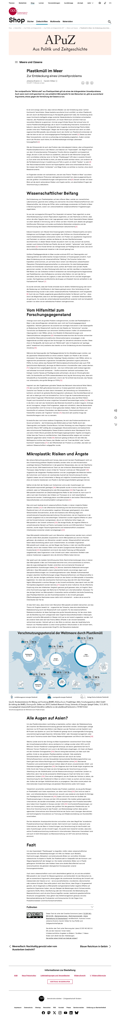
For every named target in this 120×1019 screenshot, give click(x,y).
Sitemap (38, 1007)
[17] (46, 443)
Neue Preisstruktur (29, 975)
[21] (70, 500)
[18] (87, 470)
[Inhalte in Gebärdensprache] (105, 3)
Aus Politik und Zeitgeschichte (32, 28)
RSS (54, 1007)
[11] (28, 368)
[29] (52, 751)
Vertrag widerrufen (60, 982)
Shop (10, 28)
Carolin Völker (50, 81)
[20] (71, 490)
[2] (39, 142)
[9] (52, 335)
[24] (63, 530)
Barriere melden (78, 1007)
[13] (28, 388)
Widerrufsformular (99, 975)
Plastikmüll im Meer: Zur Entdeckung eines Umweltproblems (98, 28)
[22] (40, 508)
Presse (69, 1007)
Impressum (17, 1007)
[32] (43, 776)
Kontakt (61, 1007)
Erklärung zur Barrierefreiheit (96, 1007)
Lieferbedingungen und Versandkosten (55, 975)
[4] (72, 180)
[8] (28, 294)
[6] (37, 247)
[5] (76, 227)
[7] (45, 281)
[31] (53, 766)
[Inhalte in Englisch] (110, 3)
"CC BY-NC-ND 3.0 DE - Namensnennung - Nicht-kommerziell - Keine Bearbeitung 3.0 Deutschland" (69, 916)
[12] (61, 380)
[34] (54, 796)
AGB (15, 975)
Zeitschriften (18, 28)
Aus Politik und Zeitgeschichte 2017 (54, 28)
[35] (65, 804)
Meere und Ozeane (72, 28)
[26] (56, 567)
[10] (35, 348)
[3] (90, 162)
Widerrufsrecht (80, 975)
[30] (75, 761)
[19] (54, 487)
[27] (58, 585)
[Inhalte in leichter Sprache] (100, 3)
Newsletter (47, 1007)
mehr (90, 3)
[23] (56, 522)
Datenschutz (28, 1007)
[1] (78, 134)
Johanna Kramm (34, 81)
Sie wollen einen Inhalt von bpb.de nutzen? (62, 938)
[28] (91, 736)
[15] (60, 413)
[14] (85, 400)
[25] (38, 550)
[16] (53, 438)
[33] (73, 791)
